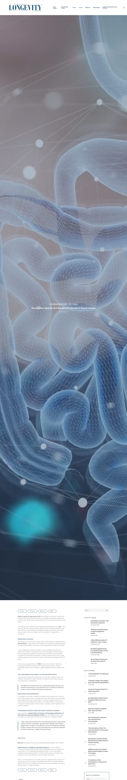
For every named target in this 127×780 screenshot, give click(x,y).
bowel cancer (22, 643)
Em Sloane (64, 312)
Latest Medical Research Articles (58, 304)
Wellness (75, 304)
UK (70, 304)
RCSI (39, 664)
